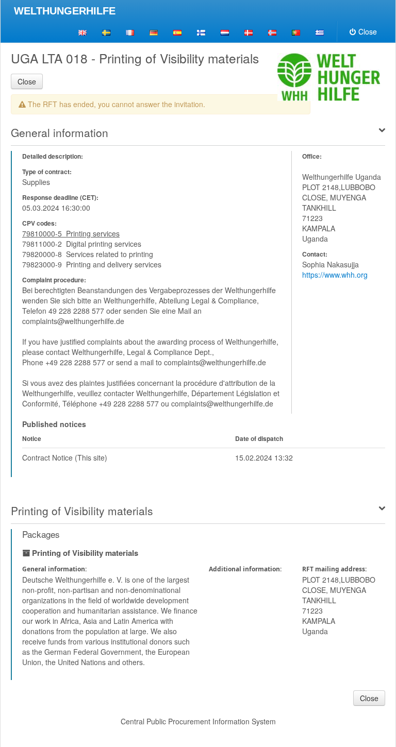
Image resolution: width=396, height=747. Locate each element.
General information (59, 132)
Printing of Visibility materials (82, 510)
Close (367, 31)
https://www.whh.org (335, 274)
